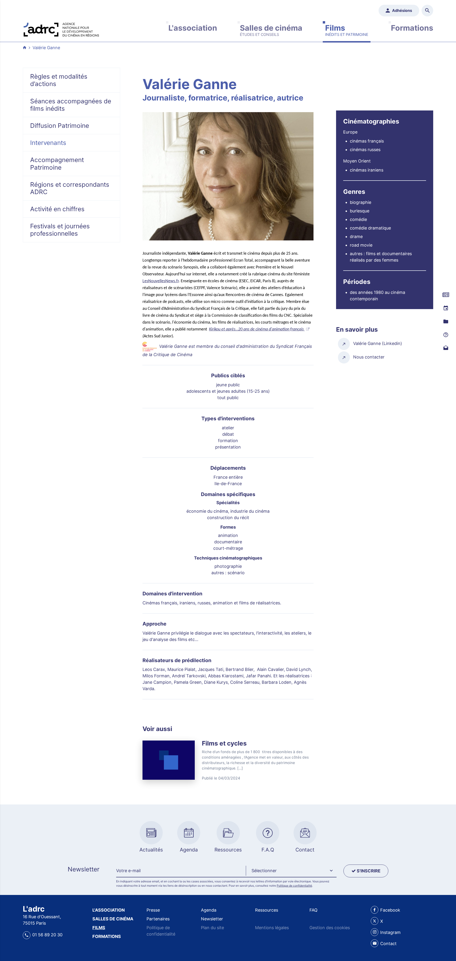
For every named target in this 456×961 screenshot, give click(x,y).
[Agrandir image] (228, 176)
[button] (291, 871)
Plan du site (212, 927)
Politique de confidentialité (294, 885)
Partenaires (158, 918)
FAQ (313, 910)
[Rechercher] (427, 10)
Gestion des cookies (329, 927)
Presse (153, 910)
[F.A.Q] (445, 334)
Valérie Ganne (46, 47)
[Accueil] (61, 28)
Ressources (266, 910)
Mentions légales (272, 927)
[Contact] (445, 348)
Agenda (208, 910)
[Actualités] (445, 295)
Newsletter (212, 918)
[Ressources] (445, 321)
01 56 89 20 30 (47, 934)
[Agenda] (445, 308)
